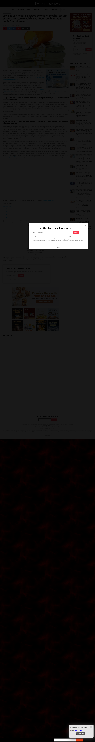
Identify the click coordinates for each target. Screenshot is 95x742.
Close (58, 247)
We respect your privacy (50, 240)
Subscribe (80, 740)
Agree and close (80, 733)
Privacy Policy (78, 730)
